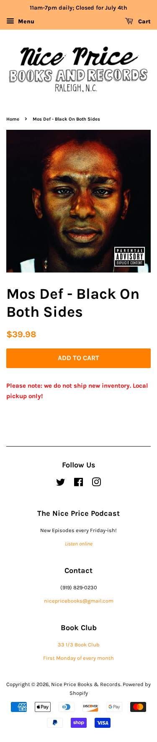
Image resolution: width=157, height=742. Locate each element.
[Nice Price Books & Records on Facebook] (78, 484)
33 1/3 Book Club (79, 644)
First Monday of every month (78, 658)
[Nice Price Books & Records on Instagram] (96, 484)
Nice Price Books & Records (86, 684)
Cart (143, 21)
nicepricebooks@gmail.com (78, 601)
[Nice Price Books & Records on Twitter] (60, 484)
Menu (25, 21)
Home (12, 119)
